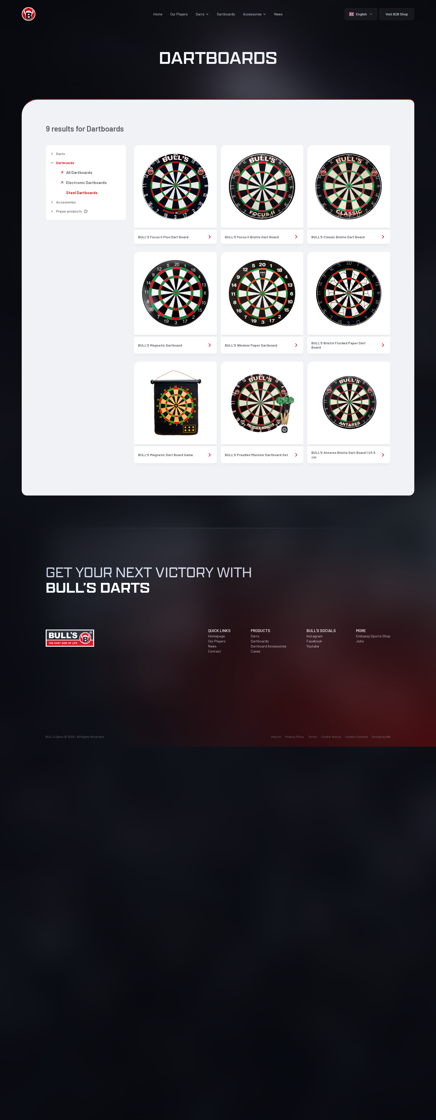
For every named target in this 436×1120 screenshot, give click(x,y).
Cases (255, 651)
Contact (214, 651)
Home (157, 14)
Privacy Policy (294, 736)
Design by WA (381, 736)
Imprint (276, 736)
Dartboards (226, 14)
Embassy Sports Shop (373, 636)
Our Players (179, 14)
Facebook (314, 641)
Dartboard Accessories (268, 646)
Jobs (360, 641)
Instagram (314, 636)
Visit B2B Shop (397, 14)
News (278, 14)
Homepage (216, 636)
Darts (255, 636)
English (361, 14)
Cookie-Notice (331, 736)
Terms (312, 736)
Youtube (313, 646)
